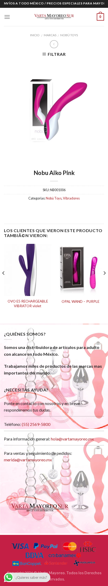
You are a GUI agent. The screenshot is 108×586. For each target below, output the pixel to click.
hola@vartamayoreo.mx (72, 438)
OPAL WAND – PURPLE (80, 301)
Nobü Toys (69, 35)
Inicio (35, 35)
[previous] (3, 283)
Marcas (50, 35)
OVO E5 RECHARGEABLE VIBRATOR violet (28, 303)
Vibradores (71, 198)
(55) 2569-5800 (36, 424)
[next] (104, 283)
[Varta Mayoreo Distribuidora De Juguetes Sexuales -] (54, 17)
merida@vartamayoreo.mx (28, 459)
